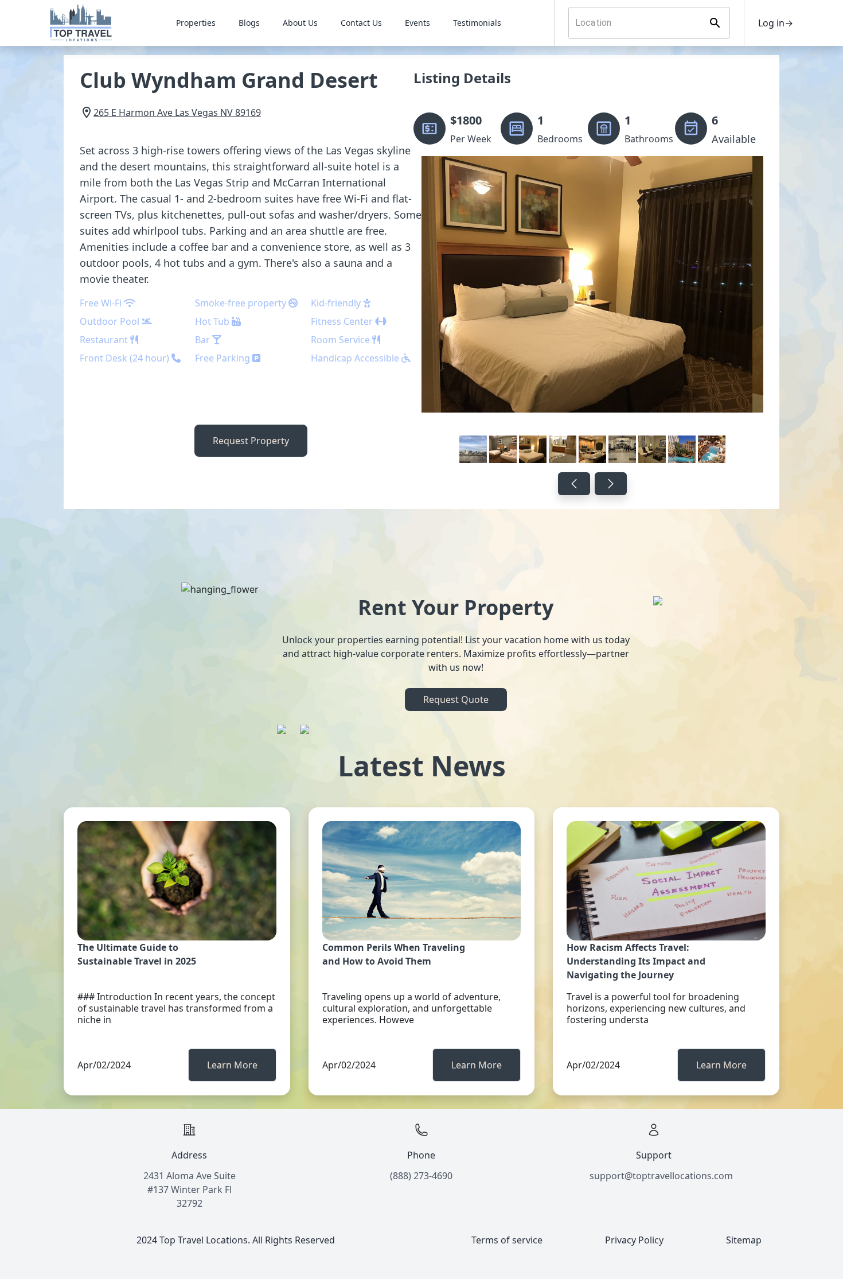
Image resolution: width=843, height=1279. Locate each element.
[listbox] (592, 312)
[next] (611, 483)
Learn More (232, 1065)
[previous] (574, 483)
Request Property (251, 440)
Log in (775, 23)
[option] (592, 312)
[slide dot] (473, 449)
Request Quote (456, 699)
